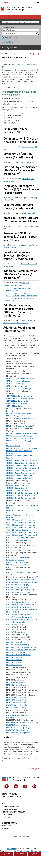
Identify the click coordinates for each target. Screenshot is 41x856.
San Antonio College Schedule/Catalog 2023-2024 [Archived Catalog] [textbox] (20, 22)
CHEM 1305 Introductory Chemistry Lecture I (22, 465)
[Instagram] (34, 788)
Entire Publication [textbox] (8, 30)
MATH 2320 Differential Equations (18, 655)
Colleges (5, 2)
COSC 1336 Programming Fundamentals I (21, 520)
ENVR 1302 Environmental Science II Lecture (22, 582)
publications (11, 849)
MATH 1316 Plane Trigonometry (17, 645)
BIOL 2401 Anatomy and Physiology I (19, 436)
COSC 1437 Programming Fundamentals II (21, 527)
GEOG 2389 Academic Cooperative (18, 592)
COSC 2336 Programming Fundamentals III (21, 532)
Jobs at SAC (7, 826)
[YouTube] (25, 788)
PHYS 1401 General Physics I (16, 682)
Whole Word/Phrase (11, 37)
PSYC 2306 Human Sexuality (16, 708)
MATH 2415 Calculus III (14, 665)
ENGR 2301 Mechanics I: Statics (17, 548)
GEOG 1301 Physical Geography (17, 585)
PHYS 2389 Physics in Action (16, 697)
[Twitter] (16, 788)
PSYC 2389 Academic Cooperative (18, 733)
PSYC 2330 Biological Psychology (17, 730)
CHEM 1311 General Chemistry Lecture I (20, 470)
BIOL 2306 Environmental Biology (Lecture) (21, 433)
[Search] (37, 33)
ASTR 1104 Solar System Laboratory (19, 396)
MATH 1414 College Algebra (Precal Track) (21, 650)
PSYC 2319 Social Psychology (16, 725)
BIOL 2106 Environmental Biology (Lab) (20, 426)
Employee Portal (9, 823)
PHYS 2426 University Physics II (17, 703)
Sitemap (5, 828)
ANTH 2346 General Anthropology (18, 386)
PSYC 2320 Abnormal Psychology (18, 728)
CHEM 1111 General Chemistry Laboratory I (21, 460)
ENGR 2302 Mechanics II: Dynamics (18, 550)
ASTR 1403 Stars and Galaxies (16, 403)
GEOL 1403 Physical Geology (16, 632)
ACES (4, 804)
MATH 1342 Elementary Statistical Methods (21, 647)
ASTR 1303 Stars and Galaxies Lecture (19, 398)
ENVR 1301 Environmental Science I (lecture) (22, 580)
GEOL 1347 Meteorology (15, 624)
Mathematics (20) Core (29, 162)
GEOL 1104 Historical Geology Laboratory (21, 602)
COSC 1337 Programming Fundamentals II (21, 522)
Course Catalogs (9, 809)
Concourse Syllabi (10, 806)
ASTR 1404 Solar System (14, 406)
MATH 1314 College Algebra (16, 642)
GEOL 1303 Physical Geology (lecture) (19, 614)
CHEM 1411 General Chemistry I (17, 485)
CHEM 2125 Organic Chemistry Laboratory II (22, 493)
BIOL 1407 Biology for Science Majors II (20, 418)
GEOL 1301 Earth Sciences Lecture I (18, 607)
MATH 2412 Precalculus (14, 657)
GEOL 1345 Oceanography (15, 622)
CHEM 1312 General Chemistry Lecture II (20, 473)
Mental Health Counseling (13, 812)
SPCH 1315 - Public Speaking (16, 293)
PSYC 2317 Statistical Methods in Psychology (22, 722)
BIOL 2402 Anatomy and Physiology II (19, 438)
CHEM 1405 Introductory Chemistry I (19, 475)
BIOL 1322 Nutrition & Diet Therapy (18, 413)
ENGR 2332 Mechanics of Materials (18, 565)
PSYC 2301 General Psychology (17, 705)
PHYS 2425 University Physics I (17, 700)
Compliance (7, 814)
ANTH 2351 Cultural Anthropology (18, 389)
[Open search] (37, 1)
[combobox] (20, 22)
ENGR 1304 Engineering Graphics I (18, 540)
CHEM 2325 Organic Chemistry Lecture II (20, 498)
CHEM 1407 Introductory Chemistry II (19, 478)
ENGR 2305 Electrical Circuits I (17, 562)
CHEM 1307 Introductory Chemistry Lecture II (22, 468)
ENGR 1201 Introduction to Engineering (20, 537)
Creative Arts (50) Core (29, 213)
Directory (6, 817)
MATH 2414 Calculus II (14, 662)
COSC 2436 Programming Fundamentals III (21, 535)
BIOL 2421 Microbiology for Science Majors (21, 448)
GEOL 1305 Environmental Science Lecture (21, 619)
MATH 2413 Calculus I (14, 660)
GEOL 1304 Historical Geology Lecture (19, 617)
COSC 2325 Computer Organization (18, 530)
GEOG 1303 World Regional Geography (20, 590)
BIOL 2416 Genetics (13, 446)
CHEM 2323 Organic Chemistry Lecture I (20, 495)
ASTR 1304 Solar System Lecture (17, 401)
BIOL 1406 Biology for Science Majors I (19, 416)
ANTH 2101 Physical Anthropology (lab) (20, 378)
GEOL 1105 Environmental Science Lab (20, 605)
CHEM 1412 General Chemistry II (17, 488)
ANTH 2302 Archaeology (15, 383)
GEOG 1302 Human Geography (17, 587)
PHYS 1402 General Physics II (16, 685)
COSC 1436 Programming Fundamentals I (21, 525)
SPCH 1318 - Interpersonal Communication (21, 296)
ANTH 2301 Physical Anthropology (18, 381)
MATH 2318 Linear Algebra (15, 652)
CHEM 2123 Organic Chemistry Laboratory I (21, 490)
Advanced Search (8, 42)
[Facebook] (6, 788)
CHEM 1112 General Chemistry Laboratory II (22, 463)
